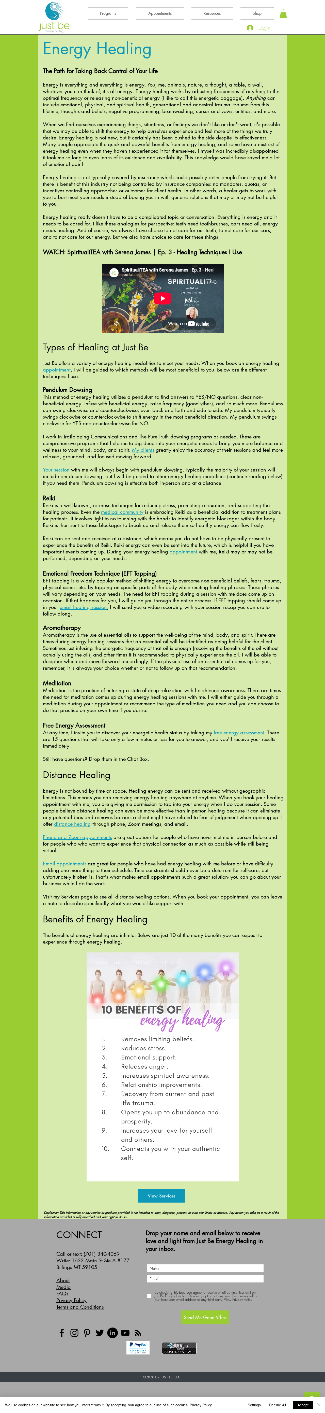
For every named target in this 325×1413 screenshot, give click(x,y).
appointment (57, 369)
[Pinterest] (87, 1333)
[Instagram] (74, 1333)
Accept (303, 1404)
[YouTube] (125, 1333)
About (63, 1280)
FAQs (62, 1293)
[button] (283, 13)
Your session (56, 469)
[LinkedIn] (112, 1333)
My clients (143, 450)
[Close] (319, 1405)
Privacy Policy (71, 1300)
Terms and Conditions (80, 1307)
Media (63, 1287)
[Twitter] (99, 1333)
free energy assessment (239, 732)
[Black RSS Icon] (138, 1333)
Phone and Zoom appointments (77, 837)
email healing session (83, 607)
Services (70, 896)
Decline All (277, 1404)
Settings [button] (254, 1404)
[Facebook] (61, 1333)
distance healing (72, 824)
